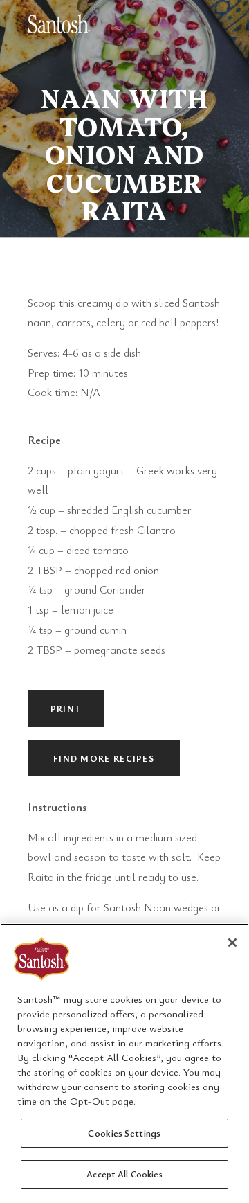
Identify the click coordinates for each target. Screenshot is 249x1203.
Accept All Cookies (124, 1174)
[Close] (232, 942)
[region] (124, 1063)
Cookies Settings (124, 1132)
